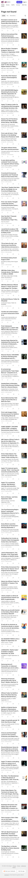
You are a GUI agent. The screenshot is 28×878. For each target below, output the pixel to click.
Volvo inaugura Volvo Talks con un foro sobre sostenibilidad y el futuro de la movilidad (10, 819)
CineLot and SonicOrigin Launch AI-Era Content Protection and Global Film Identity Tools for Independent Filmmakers (9, 734)
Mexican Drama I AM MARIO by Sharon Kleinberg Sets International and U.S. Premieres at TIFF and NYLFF (10, 356)
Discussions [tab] (12, 15)
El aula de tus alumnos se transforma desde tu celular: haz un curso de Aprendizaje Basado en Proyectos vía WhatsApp (10, 626)
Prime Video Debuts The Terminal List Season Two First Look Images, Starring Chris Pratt (9, 792)
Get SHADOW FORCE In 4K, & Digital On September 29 (10, 639)
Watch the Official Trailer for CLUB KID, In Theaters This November (10, 583)
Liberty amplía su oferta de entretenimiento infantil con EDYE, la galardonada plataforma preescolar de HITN (10, 597)
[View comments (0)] (8, 30)
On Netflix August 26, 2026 (8, 713)
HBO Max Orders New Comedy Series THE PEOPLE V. (9, 276)
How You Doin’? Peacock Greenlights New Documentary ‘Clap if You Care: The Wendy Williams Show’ (9, 218)
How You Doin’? (5, 221)
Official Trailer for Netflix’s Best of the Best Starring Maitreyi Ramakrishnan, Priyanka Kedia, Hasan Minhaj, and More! (9, 694)
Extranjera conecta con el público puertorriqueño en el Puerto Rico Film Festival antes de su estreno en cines (10, 21)
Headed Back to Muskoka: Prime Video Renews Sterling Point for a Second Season (10, 385)
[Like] (2, 30)
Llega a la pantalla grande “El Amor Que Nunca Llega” (10, 721)
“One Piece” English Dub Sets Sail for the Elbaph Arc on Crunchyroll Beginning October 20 (10, 189)
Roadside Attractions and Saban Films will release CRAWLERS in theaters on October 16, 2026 (9, 806)
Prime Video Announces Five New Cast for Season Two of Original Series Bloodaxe (10, 568)
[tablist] (8, 15)
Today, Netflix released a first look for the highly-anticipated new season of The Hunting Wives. (10, 418)
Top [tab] (7, 15)
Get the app (21, 871)
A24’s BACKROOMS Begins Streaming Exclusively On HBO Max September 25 (9, 91)
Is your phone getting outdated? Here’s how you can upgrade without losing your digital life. (9, 162)
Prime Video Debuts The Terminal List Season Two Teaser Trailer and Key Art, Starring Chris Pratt (9, 455)
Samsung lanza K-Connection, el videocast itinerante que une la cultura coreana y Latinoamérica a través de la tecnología (10, 666)
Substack (6, 875)
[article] (14, 25)
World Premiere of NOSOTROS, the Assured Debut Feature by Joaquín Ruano (10, 838)
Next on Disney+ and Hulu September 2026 (9, 497)
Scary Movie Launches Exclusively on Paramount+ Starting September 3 (9, 525)
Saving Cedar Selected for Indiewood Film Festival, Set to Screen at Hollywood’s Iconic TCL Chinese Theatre (10, 342)
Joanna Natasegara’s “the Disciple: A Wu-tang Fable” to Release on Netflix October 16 (10, 554)
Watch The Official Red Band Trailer (10, 810)
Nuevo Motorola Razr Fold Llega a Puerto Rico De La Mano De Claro (9, 399)
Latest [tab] (3, 15)
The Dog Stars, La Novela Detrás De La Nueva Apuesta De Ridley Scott (10, 848)
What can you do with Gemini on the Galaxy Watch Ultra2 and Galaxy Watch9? (10, 611)
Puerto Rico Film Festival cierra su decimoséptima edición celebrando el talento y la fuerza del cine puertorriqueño (10, 82)
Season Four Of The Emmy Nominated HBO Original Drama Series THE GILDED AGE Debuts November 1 (9, 120)
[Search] (25, 15)
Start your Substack (10, 871)
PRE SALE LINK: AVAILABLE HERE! (9, 68)
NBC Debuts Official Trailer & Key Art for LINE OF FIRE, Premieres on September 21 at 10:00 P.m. (10, 445)
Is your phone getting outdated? (9, 165)
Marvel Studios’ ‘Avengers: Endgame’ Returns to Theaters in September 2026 (10, 50)
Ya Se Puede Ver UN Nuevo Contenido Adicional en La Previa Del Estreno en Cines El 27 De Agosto (9, 852)
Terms (18, 866)
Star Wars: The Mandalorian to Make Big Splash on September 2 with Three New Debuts (10, 777)
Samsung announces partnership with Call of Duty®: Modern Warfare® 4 (9, 680)
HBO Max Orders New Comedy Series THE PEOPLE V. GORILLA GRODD (10, 272)
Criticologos (10, 28)
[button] (2, 5)
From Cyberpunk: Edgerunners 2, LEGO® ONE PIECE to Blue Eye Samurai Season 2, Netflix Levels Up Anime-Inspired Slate (9, 328)
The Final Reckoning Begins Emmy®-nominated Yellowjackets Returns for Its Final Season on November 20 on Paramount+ (10, 511)
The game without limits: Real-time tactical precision (10, 148)
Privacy (14, 866)
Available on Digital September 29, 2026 (10, 656)
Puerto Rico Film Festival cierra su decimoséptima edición (9, 77)
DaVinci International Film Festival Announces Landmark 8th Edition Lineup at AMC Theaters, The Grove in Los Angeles (10, 36)
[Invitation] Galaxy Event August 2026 (9, 258)
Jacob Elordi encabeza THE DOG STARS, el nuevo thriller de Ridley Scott (10, 230)
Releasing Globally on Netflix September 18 (8, 699)
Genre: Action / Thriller (7, 642)
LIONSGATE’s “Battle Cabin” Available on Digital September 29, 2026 (10, 651)
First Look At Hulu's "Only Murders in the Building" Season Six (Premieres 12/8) (10, 135)
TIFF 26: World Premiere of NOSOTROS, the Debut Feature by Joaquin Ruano (9, 833)
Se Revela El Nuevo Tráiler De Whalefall (10, 300)
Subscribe (19, 2)
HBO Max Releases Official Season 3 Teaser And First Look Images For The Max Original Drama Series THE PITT (9, 286)
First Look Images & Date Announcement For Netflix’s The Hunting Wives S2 (10, 414)
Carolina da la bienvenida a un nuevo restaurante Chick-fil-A (10, 313)
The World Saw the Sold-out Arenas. (10, 432)
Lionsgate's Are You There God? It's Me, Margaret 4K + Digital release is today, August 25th (10, 64)
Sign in (25, 2)
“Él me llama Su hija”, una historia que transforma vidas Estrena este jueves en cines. (10, 245)
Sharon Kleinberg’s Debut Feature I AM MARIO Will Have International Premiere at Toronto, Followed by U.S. (10, 361)
